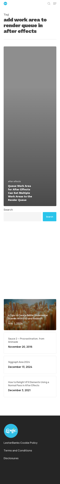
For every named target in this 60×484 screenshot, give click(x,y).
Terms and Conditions (18, 450)
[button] (54, 3)
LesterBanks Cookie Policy (21, 442)
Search (8, 209)
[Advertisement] (30, 260)
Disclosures (11, 458)
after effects (14, 181)
